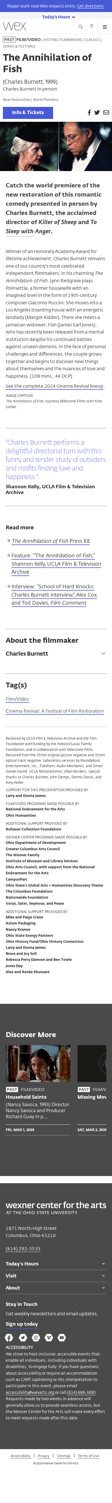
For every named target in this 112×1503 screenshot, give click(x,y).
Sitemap (64, 1455)
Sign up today (22, 1324)
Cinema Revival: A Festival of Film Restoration (55, 711)
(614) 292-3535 (23, 1249)
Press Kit (50, 540)
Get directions (90, 6)
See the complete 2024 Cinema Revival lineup (54, 386)
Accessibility (21, 1455)
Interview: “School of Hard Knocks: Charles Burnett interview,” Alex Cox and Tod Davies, (54, 595)
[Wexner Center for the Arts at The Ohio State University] (56, 1213)
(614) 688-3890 (81, 1392)
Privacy (44, 1455)
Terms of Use (88, 1455)
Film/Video (17, 699)
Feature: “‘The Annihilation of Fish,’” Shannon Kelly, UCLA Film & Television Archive (56, 564)
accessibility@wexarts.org (30, 1392)
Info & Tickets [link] (28, 113)
